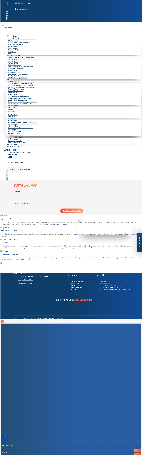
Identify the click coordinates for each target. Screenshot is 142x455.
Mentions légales (59, 318)
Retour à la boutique (72, 211)
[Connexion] (3, 30)
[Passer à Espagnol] (73, 17)
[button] (3, 4)
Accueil (10, 35)
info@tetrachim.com (25, 283)
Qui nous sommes (77, 282)
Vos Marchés (75, 284)
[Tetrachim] (71, 26)
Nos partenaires (76, 287)
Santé (10, 54)
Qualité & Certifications (16, 143)
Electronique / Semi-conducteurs (20, 128)
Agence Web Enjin (48, 318)
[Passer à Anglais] (73, 12)
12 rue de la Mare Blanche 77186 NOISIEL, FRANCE (36, 276)
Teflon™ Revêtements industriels (21, 57)
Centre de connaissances (18, 9)
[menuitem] (73, 9)
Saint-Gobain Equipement (17, 78)
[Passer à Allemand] (73, 15)
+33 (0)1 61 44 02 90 (22, 3)
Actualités (12, 144)
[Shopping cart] (6, 30)
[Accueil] (27, 274)
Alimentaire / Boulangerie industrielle (22, 122)
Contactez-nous (14, 146)
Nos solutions (76, 286)
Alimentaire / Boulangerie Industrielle (22, 39)
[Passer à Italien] (73, 19)
